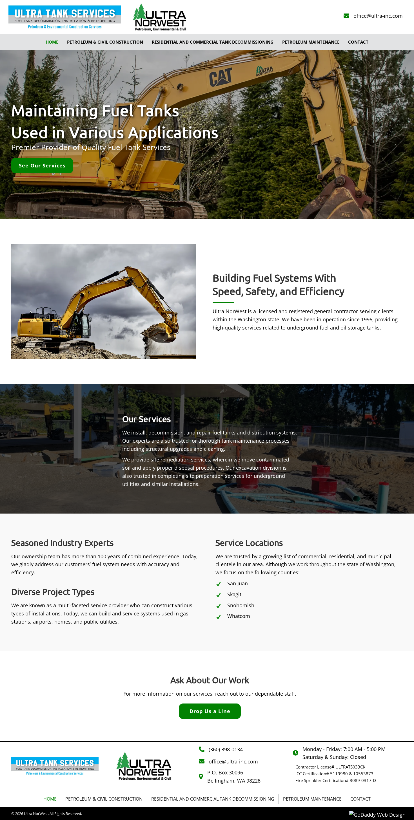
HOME (50, 799)
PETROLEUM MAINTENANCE (312, 799)
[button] (42, 165)
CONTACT (360, 799)
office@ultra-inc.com (378, 15)
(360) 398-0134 (226, 749)
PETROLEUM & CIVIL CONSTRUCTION (104, 799)
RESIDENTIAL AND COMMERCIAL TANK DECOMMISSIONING (212, 799)
